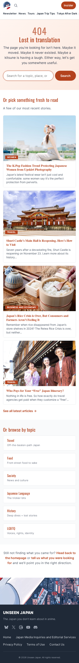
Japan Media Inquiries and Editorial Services (46, 637)
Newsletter (10, 13)
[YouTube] (28, 627)
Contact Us (56, 644)
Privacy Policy (12, 644)
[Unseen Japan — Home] (7, 5)
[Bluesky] (6, 627)
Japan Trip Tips (46, 13)
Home (7, 637)
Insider (68, 5)
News (22, 13)
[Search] (15, 5)
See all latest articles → (20, 411)
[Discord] (35, 627)
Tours (31, 13)
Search (65, 76)
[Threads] (21, 627)
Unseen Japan (18, 612)
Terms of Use (36, 644)
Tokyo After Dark (67, 13)
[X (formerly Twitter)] (13, 627)
